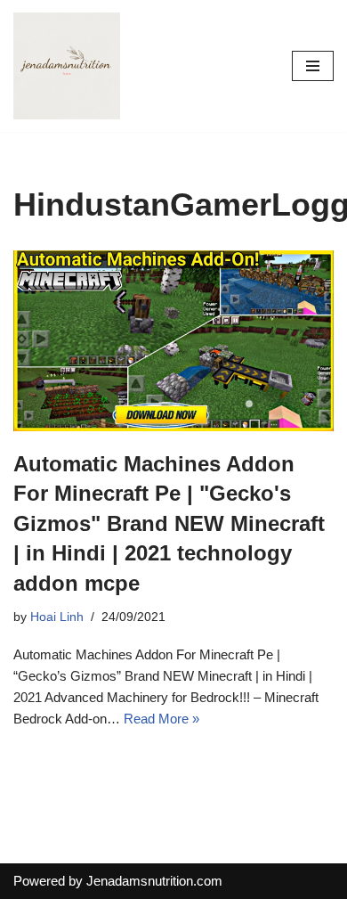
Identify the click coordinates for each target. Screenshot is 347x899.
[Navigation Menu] (313, 66)
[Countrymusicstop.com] (66, 65)
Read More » (161, 718)
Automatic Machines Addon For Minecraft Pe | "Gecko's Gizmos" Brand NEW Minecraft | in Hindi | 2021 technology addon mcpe (169, 523)
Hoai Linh (57, 617)
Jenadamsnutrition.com (154, 880)
